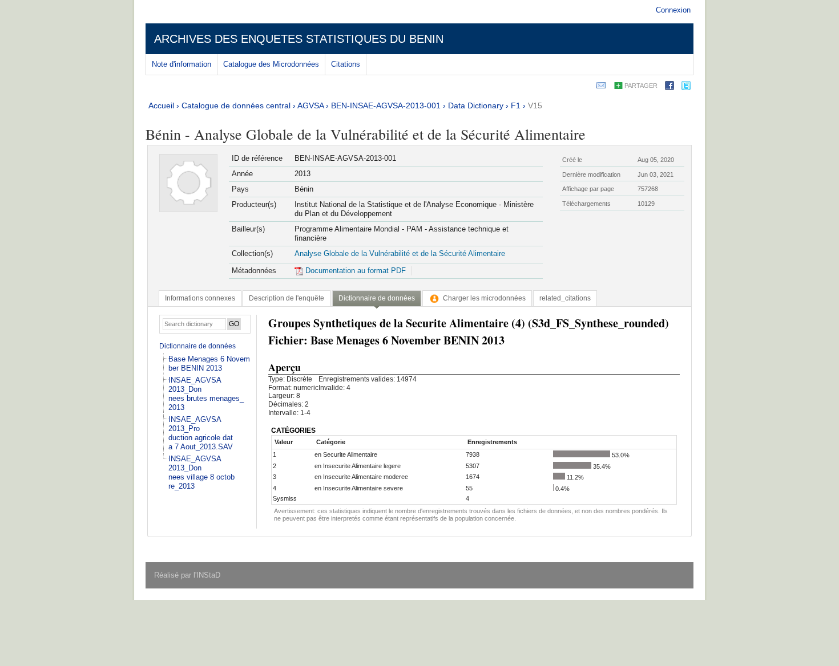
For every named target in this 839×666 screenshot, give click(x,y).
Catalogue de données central (236, 105)
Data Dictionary (475, 105)
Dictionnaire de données (197, 346)
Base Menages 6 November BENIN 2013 (209, 363)
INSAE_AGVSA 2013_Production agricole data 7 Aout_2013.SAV (200, 433)
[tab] (200, 298)
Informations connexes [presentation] (200, 298)
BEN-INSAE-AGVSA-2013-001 (386, 105)
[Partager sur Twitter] (686, 87)
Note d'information (181, 64)
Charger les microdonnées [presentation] (484, 298)
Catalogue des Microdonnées (271, 64)
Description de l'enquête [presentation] (286, 298)
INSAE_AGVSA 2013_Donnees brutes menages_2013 (206, 394)
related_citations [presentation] (565, 298)
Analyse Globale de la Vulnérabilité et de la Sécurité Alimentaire (400, 253)
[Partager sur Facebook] (669, 87)
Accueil (161, 105)
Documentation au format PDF (354, 270)
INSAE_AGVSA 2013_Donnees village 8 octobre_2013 (201, 472)
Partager (641, 85)
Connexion (673, 10)
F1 (516, 105)
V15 (535, 105)
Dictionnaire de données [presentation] (376, 298)
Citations (345, 64)
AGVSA (310, 105)
